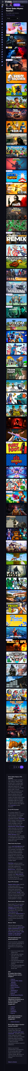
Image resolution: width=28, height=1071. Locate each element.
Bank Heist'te (19, 874)
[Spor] (2, 52)
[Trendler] (2, 14)
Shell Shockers (12, 834)
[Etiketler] (2, 65)
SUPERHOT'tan (12, 909)
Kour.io (13, 993)
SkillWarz (14, 984)
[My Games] (6, 4)
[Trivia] (2, 61)
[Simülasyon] (2, 49)
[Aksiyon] (2, 27)
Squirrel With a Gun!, (14, 884)
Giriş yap (16, 5)
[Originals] (2, 19)
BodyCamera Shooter (17, 995)
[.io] (2, 35)
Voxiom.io (16, 906)
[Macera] (2, 42)
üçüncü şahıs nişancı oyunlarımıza (16, 927)
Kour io (10, 915)
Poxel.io (13, 1010)
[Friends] (2, 4)
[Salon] (2, 47)
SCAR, (18, 892)
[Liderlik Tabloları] (2, 24)
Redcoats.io (14, 990)
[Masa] (2, 44)
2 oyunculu (13, 805)
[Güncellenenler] (2, 16)
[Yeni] (2, 11)
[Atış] (2, 30)
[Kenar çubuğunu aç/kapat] (2, 1)
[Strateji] (2, 54)
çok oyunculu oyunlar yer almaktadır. (14, 934)
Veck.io (13, 979)
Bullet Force (11, 869)
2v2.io (12, 989)
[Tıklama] (2, 59)
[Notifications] (10, 4)
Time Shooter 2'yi (13, 912)
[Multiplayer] (2, 21)
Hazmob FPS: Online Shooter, (16, 826)
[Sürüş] (2, 57)
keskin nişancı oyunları (14, 932)
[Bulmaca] (2, 32)
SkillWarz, (11, 863)
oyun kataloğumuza (17, 846)
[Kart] (2, 37)
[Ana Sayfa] (2, 6)
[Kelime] (2, 39)
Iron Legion (14, 992)
